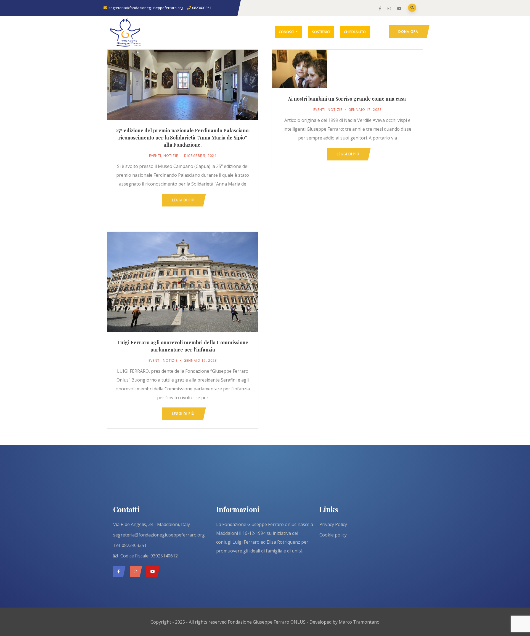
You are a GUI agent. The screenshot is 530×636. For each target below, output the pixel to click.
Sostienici (321, 31)
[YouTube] (151, 571)
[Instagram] (134, 571)
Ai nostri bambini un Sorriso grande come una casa (347, 98)
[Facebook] (118, 571)
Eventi (155, 155)
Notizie (170, 155)
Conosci (286, 31)
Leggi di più (183, 200)
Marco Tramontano (359, 622)
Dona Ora (408, 31)
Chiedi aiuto (355, 31)
